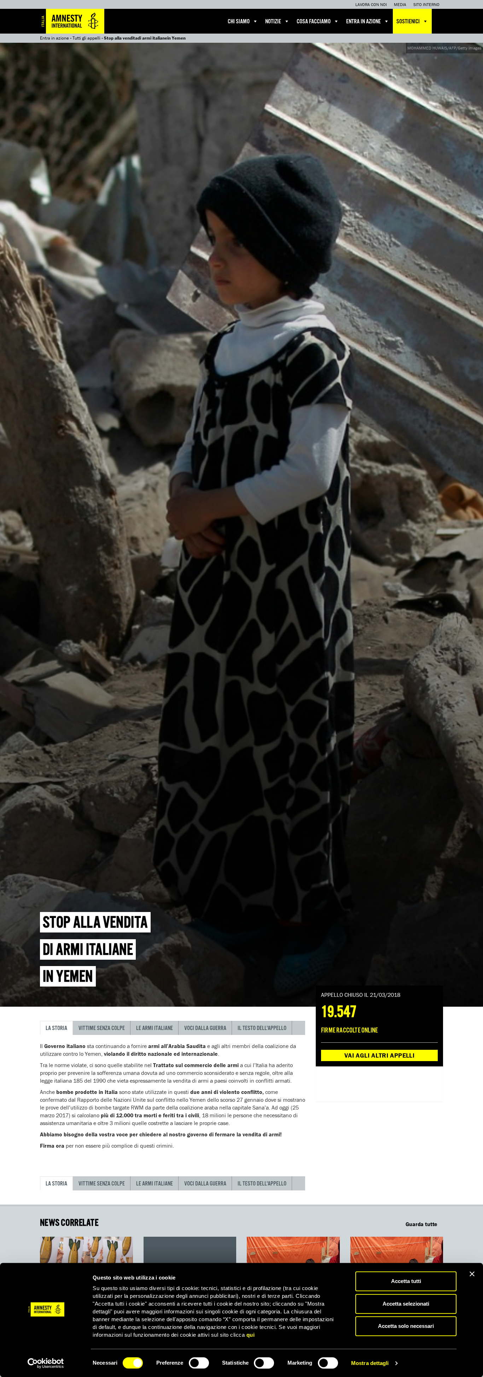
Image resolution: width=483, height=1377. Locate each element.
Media (400, 4)
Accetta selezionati (406, 1304)
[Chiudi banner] (472, 1273)
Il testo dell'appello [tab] (262, 1028)
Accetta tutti (406, 1281)
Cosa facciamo (314, 21)
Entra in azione (363, 21)
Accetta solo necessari (406, 1326)
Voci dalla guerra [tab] (205, 1028)
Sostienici (408, 21)
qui (250, 1335)
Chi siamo (239, 21)
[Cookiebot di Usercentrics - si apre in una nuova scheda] (46, 1363)
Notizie (273, 21)
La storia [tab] (56, 1028)
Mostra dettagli (370, 1363)
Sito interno (426, 4)
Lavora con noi (371, 4)
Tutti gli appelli (86, 38)
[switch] (199, 1363)
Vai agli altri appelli (379, 1055)
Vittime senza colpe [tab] (101, 1028)
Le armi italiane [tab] (154, 1028)
